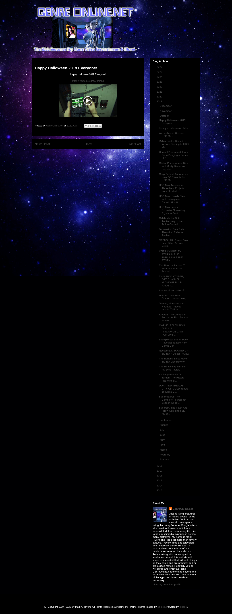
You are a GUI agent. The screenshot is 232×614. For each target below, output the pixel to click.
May (162, 439)
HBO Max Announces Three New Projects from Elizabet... (171, 188)
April (162, 444)
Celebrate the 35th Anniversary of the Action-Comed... (171, 221)
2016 (160, 475)
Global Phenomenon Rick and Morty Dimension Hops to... (173, 166)
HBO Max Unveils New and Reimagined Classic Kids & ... (172, 199)
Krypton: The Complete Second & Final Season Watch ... (173, 317)
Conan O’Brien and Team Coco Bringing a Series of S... (173, 155)
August (164, 424)
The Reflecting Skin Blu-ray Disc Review (173, 368)
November (166, 110)
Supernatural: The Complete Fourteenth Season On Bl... (172, 399)
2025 (160, 71)
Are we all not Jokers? (171, 290)
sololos (161, 606)
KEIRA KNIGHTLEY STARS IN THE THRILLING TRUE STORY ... (171, 256)
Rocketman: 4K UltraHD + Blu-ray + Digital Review (174, 352)
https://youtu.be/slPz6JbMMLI (88, 81)
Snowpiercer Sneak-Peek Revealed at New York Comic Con (173, 342)
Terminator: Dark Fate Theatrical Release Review (171, 232)
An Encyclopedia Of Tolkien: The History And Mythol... (171, 377)
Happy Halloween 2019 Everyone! (172, 122)
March (164, 449)
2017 (160, 470)
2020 (160, 96)
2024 (160, 76)
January (165, 459)
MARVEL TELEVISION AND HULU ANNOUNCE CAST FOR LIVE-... (172, 330)
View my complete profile (167, 584)
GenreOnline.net (183, 508)
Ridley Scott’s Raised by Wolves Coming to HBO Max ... (174, 144)
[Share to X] (93, 126)
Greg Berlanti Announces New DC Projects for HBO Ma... (173, 177)
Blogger (183, 606)
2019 (160, 101)
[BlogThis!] (89, 126)
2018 (160, 465)
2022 (160, 86)
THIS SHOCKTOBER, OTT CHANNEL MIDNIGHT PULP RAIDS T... (171, 281)
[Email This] (86, 126)
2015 (160, 480)
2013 (160, 490)
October (165, 115)
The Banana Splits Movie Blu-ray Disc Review (173, 360)
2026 (160, 66)
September (166, 420)
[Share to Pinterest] (100, 126)
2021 (160, 91)
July (162, 429)
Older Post (134, 144)
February (165, 454)
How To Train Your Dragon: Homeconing (172, 297)
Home (89, 144)
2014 (160, 485)
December (166, 105)
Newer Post (42, 144)
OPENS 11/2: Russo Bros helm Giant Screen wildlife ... (173, 243)
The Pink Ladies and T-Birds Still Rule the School (172, 268)
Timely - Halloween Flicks (173, 128)
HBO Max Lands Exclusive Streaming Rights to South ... (172, 210)
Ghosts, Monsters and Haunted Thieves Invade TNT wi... (171, 306)
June (163, 434)
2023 (160, 81)
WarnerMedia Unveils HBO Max (171, 135)
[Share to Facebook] (96, 126)
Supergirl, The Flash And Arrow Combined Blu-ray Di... (173, 410)
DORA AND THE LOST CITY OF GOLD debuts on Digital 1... (173, 388)
